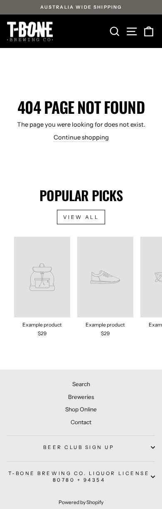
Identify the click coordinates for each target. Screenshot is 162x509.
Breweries (81, 397)
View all (81, 217)
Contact (81, 422)
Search (81, 384)
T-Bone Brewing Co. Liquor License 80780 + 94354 (79, 477)
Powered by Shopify (81, 502)
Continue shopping (81, 137)
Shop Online (81, 409)
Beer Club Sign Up (78, 447)
